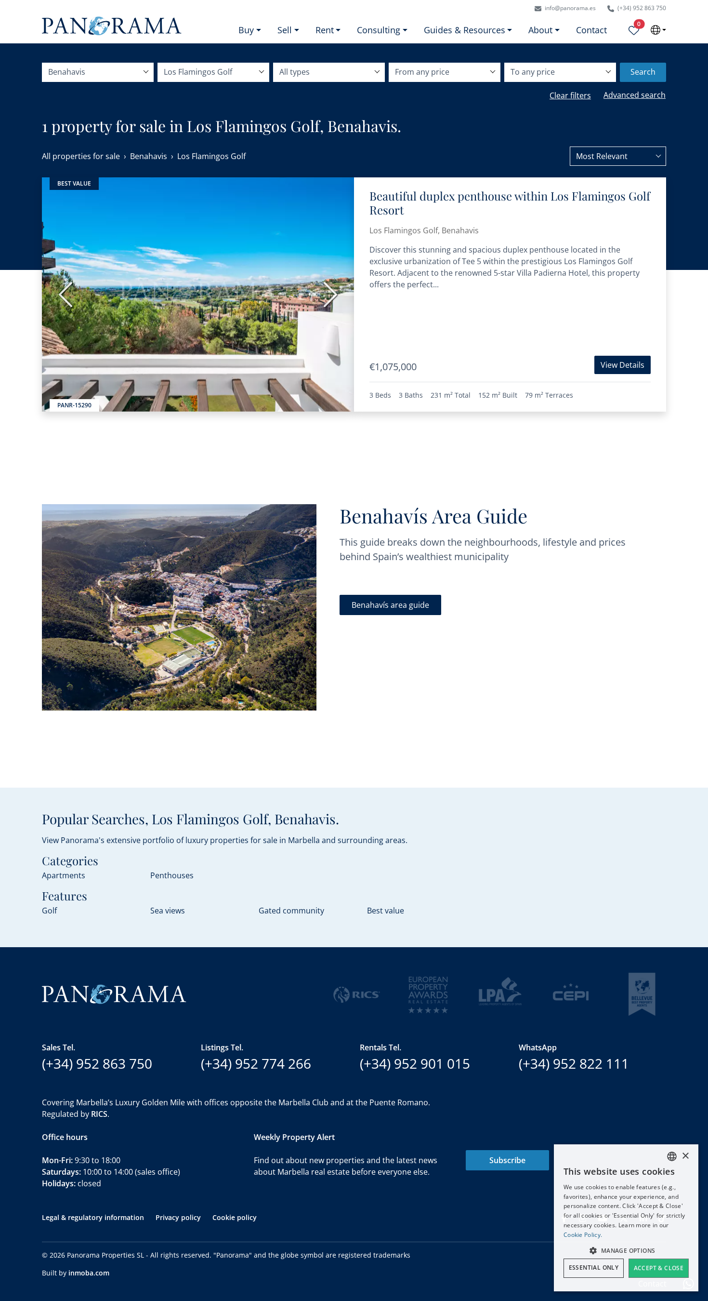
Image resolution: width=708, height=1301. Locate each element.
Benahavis (148, 156)
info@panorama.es (569, 8)
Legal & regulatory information (93, 1217)
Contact (591, 30)
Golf (49, 910)
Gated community (291, 910)
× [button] (685, 1156)
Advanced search (634, 95)
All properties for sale (81, 156)
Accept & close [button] (659, 1268)
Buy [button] (246, 30)
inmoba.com (88, 1272)
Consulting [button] (378, 30)
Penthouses (172, 875)
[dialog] (626, 1217)
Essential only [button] (594, 1267)
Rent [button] (324, 30)
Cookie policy (234, 1217)
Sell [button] (284, 30)
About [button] (540, 30)
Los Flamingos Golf (211, 156)
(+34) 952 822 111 (574, 1063)
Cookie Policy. (583, 1235)
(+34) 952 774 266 (256, 1063)
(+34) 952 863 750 (641, 8)
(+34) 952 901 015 (415, 1063)
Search (643, 72)
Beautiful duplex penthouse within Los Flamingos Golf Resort (509, 202)
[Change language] (658, 30)
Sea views (167, 910)
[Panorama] (112, 25)
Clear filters (570, 95)
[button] (626, 1250)
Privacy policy (178, 1217)
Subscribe (507, 1160)
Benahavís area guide (390, 605)
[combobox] (618, 156)
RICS (99, 1114)
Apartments (63, 875)
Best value (385, 910)
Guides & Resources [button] (464, 30)
